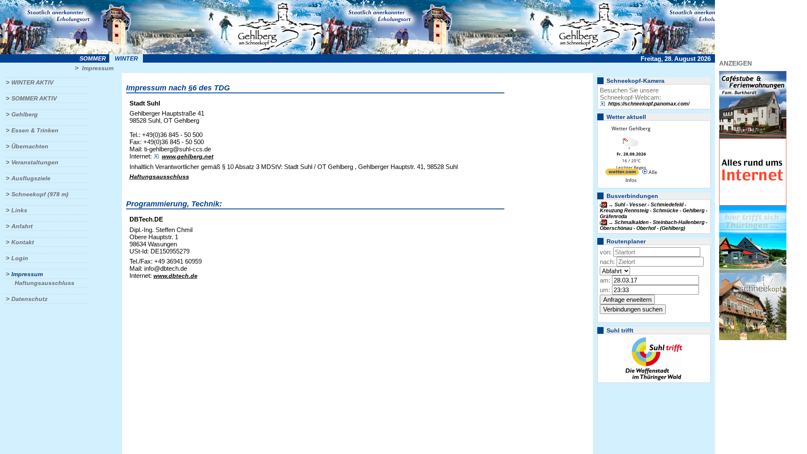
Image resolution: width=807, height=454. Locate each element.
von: (606, 252)
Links (19, 210)
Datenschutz (29, 299)
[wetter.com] (622, 173)
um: (605, 289)
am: (605, 280)
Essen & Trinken (34, 130)
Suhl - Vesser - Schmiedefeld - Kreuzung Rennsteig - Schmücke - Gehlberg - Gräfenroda (653, 210)
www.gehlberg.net (188, 156)
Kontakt (22, 242)
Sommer (92, 58)
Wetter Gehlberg (631, 128)
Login (19, 258)
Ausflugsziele (30, 178)
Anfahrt (22, 226)
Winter (126, 58)
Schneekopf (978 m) (40, 194)
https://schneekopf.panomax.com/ (648, 104)
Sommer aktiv (34, 98)
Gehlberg (24, 114)
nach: (607, 261)
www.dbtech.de (175, 275)
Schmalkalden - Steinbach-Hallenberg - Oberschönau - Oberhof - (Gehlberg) (653, 225)
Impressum (97, 68)
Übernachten (29, 146)
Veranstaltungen (34, 162)
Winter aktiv (32, 82)
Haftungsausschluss (44, 283)
